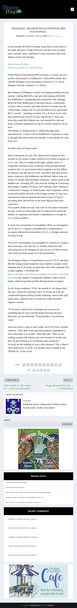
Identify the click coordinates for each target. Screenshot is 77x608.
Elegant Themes (35, 605)
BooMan (11, 519)
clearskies (11, 537)
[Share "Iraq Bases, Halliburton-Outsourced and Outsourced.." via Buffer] (48, 365)
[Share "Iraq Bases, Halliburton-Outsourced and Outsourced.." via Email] (56, 365)
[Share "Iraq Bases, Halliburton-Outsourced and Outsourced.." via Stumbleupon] (52, 365)
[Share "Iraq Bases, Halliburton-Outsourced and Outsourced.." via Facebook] (24, 365)
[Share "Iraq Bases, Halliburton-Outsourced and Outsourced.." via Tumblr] (36, 365)
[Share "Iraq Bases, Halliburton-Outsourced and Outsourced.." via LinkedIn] (44, 365)
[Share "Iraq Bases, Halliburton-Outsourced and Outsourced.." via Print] (60, 365)
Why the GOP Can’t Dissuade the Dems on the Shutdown (23, 502)
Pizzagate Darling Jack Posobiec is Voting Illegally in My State (25, 497)
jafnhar (11, 546)
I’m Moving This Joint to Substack (16, 482)
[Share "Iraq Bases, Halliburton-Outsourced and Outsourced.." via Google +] (32, 365)
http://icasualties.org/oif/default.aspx (25, 274)
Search (7, 420)
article (37, 85)
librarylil (11, 528)
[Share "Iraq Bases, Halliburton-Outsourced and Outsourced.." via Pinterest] (40, 365)
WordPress (51, 605)
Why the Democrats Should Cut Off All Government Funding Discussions (28, 492)
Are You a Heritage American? (15, 487)
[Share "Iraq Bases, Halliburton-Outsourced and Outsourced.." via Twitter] (28, 365)
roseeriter (30, 36)
